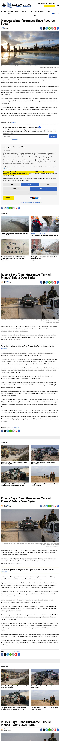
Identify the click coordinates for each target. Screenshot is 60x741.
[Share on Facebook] (41, 28)
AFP (3, 27)
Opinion (30, 11)
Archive (48, 11)
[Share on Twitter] (44, 28)
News (5, 11)
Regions (16, 11)
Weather (13, 122)
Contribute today (49, 6)
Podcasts (41, 11)
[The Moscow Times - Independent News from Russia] (16, 5)
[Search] (58, 13)
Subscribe (53, 136)
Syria (17, 427)
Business (23, 11)
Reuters (8, 281)
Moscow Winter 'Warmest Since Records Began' (28, 22)
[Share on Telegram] (46, 28)
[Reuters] (2, 282)
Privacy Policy (15, 139)
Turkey (13, 427)
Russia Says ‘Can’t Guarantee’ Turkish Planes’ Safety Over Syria (26, 276)
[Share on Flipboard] (55, 28)
